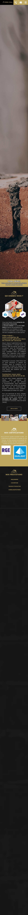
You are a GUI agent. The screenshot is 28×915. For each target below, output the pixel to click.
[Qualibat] (20, 452)
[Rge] (6, 450)
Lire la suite (14, 408)
